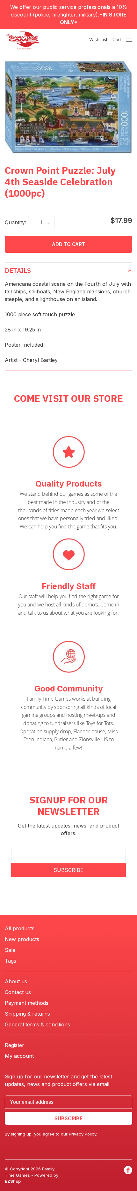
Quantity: (15, 222)
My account (19, 1056)
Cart (116, 39)
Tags (10, 961)
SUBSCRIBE (68, 870)
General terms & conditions (37, 1024)
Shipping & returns (27, 1014)
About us (16, 981)
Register (14, 1045)
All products (19, 928)
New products (22, 939)
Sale (10, 950)
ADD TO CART (68, 244)
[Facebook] (128, 1175)
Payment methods (26, 1003)
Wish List (98, 39)
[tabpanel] (68, 107)
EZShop (13, 1181)
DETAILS (18, 270)
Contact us (18, 992)
